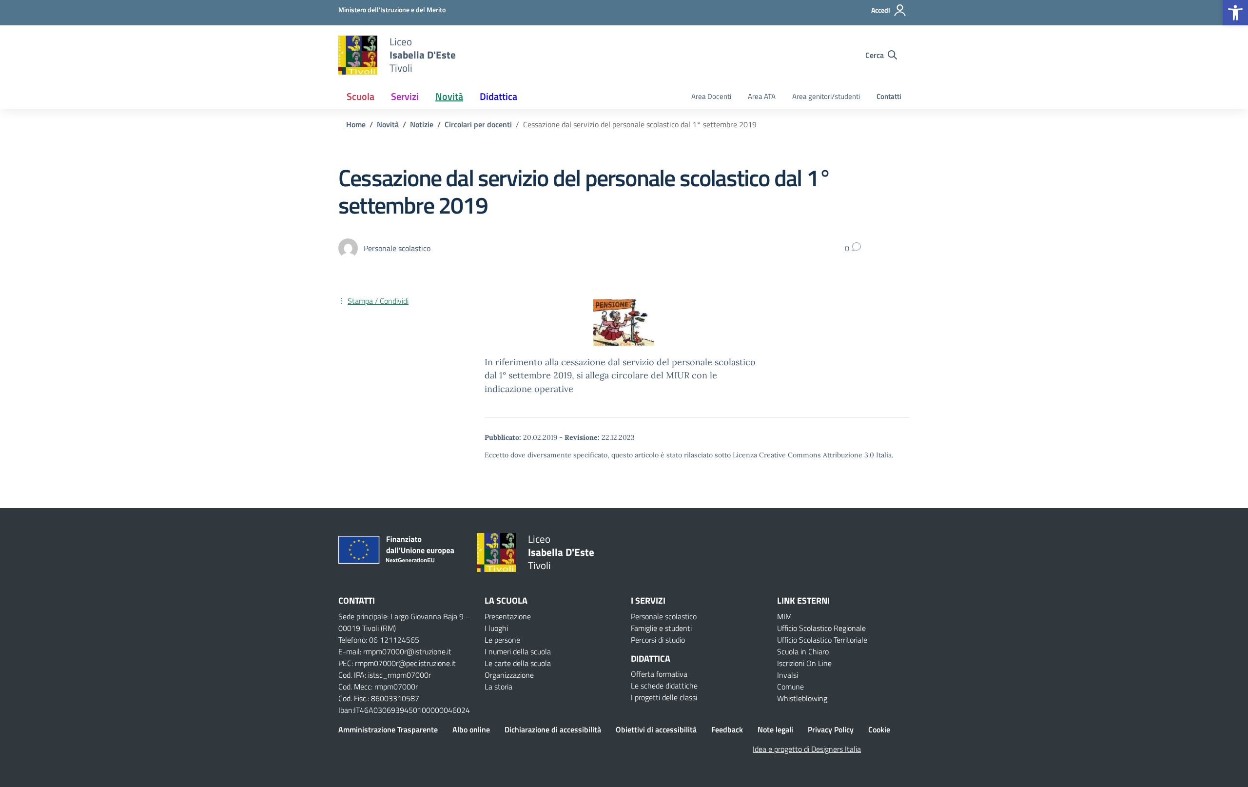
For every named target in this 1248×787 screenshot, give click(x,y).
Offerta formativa (659, 674)
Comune (790, 686)
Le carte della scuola (518, 663)
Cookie (879, 729)
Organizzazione (509, 675)
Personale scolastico (664, 616)
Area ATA (762, 96)
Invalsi (787, 675)
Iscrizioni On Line (804, 663)
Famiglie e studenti (661, 628)
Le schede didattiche (664, 685)
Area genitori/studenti (826, 96)
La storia (498, 686)
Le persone (502, 640)
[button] (1235, 12)
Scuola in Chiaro (803, 651)
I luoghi (496, 628)
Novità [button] (449, 96)
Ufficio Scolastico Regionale (821, 628)
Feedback (727, 729)
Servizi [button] (405, 96)
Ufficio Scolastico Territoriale (822, 640)
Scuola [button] (360, 96)
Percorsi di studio (658, 640)
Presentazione (508, 616)
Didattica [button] (498, 96)
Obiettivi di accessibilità (656, 729)
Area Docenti (711, 96)
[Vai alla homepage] (357, 55)
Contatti (889, 96)
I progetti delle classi (664, 697)
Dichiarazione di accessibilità (553, 729)
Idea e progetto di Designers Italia (807, 749)
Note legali (775, 729)
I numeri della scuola (518, 651)
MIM (784, 616)
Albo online (471, 729)
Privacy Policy (831, 729)
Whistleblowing (802, 698)
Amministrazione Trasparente (388, 729)
